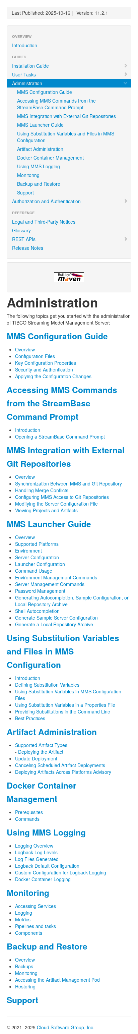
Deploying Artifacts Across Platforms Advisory (63, 771)
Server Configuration (37, 557)
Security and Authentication (44, 369)
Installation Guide (30, 65)
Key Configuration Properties (45, 362)
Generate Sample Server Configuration (56, 617)
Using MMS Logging (38, 166)
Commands (27, 818)
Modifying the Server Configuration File (56, 503)
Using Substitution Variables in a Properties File (65, 704)
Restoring (25, 986)
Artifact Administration (40, 149)
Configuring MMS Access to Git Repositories (62, 497)
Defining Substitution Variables (47, 684)
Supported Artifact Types (41, 745)
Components (28, 932)
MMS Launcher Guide (40, 124)
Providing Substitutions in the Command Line (62, 711)
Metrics (22, 919)
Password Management (40, 590)
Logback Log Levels (36, 852)
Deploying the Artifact (40, 751)
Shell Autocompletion (37, 611)
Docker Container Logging (43, 879)
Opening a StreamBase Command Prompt (60, 436)
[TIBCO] (69, 277)
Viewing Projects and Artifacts (46, 510)
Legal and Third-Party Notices (43, 221)
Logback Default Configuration (47, 865)
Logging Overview (34, 845)
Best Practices (30, 718)
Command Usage (33, 570)
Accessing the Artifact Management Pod (57, 979)
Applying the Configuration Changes (53, 376)
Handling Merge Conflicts (41, 490)
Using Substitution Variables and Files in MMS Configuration (65, 136)
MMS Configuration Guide (44, 92)
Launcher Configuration (40, 564)
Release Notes (27, 247)
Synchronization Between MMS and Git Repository (68, 483)
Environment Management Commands (56, 577)
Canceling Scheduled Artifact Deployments (60, 765)
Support (25, 192)
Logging (23, 912)
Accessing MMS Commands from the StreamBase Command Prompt (56, 104)
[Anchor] (112, 336)
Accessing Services (35, 906)
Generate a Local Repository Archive (54, 624)
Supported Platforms (37, 543)
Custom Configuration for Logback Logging (60, 872)
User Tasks (24, 74)
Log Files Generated (37, 859)
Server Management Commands (49, 584)
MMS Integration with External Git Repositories (66, 116)
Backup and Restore (38, 183)
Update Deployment (36, 758)
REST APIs (24, 239)
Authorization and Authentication (46, 201)
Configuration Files (35, 356)
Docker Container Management (50, 157)
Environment (28, 550)
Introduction (24, 45)
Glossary (21, 230)
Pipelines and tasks (35, 926)
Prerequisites (29, 812)
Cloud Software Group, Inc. (65, 1027)
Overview (25, 349)
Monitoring (28, 175)
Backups (24, 966)
